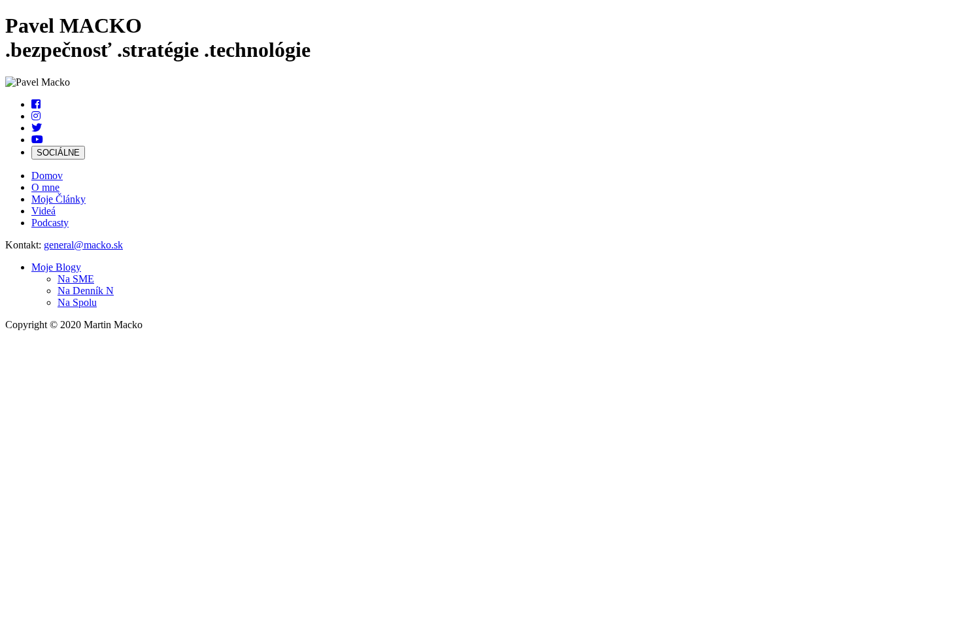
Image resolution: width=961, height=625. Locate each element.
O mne (45, 187)
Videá (43, 210)
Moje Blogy (56, 267)
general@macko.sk (83, 244)
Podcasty (50, 222)
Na (76, 278)
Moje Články (58, 199)
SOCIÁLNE (58, 153)
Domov (47, 175)
